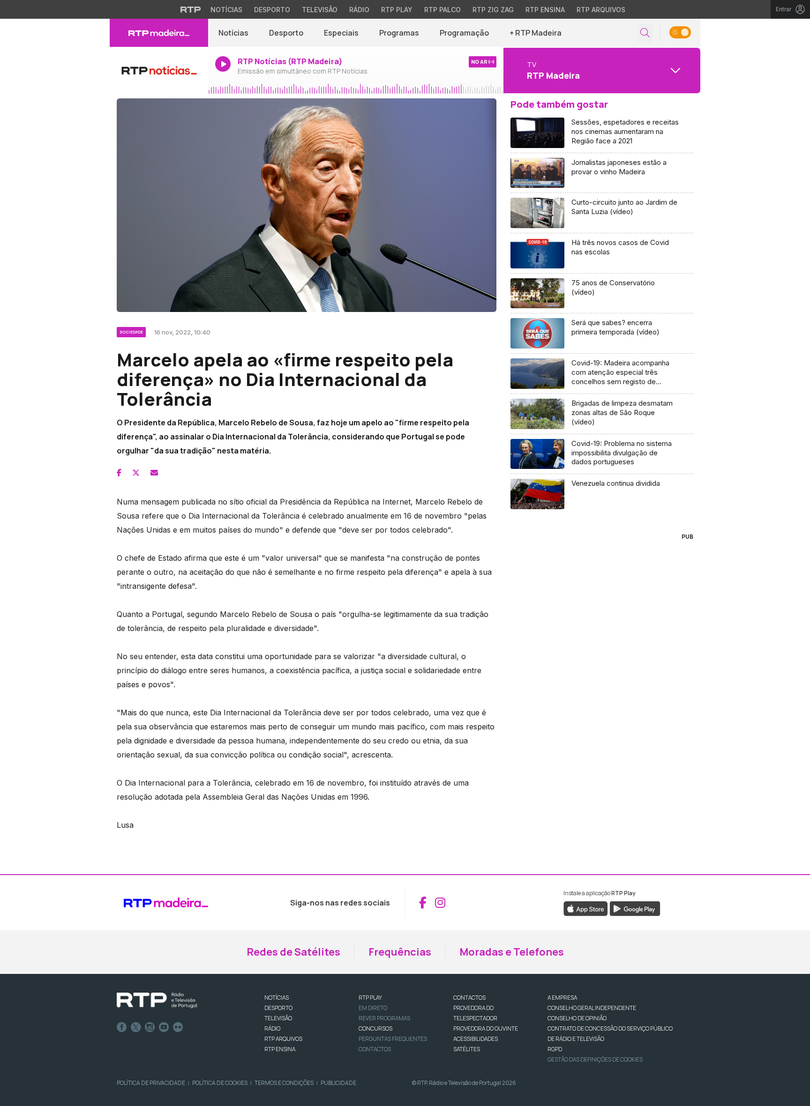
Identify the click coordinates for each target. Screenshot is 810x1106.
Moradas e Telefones (511, 952)
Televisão (320, 10)
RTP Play (396, 10)
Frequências (399, 952)
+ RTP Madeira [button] (536, 33)
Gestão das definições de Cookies (595, 1059)
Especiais (341, 33)
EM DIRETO (373, 1008)
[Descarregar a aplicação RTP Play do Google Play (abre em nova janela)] (634, 908)
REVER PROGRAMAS (384, 1018)
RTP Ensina (545, 10)
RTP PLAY (370, 998)
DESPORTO (278, 1008)
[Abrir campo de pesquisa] (645, 33)
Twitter (136, 1027)
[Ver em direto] (159, 70)
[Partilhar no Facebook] (119, 473)
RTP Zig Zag (493, 10)
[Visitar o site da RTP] (190, 9)
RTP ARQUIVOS (283, 1039)
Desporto (272, 10)
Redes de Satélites (293, 952)
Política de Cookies (220, 1083)
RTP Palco (442, 10)
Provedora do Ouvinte (485, 1028)
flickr (178, 1027)
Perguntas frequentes (393, 1039)
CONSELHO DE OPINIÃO (577, 1018)
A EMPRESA (562, 998)
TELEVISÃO (278, 1018)
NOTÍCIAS (276, 998)
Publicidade (338, 1083)
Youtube (164, 1027)
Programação (464, 33)
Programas (399, 33)
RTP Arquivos (601, 10)
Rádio (359, 10)
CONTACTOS (469, 998)
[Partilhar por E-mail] (154, 473)
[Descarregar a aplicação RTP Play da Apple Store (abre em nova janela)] (585, 908)
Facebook (122, 1027)
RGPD (555, 1049)
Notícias (226, 10)
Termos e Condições (284, 1083)
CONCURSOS (375, 1028)
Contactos (375, 1049)
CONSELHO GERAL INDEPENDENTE (592, 1008)
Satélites (466, 1049)
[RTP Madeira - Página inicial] (159, 33)
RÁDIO (272, 1028)
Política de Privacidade (151, 1083)
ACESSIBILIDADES (475, 1039)
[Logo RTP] (157, 1001)
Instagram (150, 1027)
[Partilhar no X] (136, 473)
